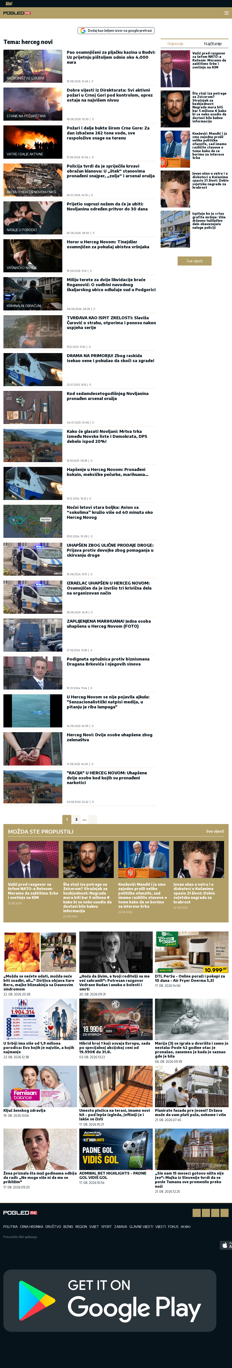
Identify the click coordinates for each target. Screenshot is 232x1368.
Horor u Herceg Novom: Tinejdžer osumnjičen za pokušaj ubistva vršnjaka (108, 244)
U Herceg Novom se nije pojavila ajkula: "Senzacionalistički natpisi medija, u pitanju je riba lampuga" (108, 701)
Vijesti (160, 1226)
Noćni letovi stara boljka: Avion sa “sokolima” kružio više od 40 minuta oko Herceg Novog (110, 512)
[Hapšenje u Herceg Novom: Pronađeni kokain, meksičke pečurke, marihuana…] (32, 483)
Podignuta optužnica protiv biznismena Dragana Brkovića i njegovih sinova (108, 661)
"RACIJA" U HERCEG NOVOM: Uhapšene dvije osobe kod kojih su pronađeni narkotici (107, 777)
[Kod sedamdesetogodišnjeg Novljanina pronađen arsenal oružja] (32, 407)
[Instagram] (206, 1213)
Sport (106, 1226)
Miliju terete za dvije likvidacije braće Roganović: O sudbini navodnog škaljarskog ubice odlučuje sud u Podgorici (111, 284)
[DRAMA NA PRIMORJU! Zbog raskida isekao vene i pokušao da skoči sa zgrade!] (32, 369)
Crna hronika (31, 1226)
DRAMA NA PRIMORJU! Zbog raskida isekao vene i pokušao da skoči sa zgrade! (110, 358)
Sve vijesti (195, 261)
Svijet (94, 1226)
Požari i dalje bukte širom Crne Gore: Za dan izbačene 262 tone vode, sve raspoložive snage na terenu (108, 132)
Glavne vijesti (141, 1226)
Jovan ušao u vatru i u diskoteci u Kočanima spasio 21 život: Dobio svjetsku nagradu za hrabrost (210, 180)
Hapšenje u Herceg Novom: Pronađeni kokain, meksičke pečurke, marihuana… (108, 472)
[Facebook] (197, 1213)
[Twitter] (215, 1213)
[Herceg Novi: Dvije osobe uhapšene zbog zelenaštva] (32, 748)
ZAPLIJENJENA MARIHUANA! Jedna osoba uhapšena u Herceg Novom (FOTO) (109, 623)
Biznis (68, 1226)
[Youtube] (224, 1213)
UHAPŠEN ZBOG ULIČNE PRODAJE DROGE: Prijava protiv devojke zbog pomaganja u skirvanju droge (110, 550)
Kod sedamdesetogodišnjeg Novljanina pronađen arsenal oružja (108, 396)
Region (81, 1226)
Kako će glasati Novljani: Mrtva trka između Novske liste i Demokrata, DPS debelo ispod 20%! (107, 436)
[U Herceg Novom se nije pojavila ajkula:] (32, 710)
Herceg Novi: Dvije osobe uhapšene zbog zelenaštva (109, 737)
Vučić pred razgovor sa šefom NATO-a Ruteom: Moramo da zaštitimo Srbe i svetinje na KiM (209, 60)
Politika (10, 1226)
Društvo (53, 1226)
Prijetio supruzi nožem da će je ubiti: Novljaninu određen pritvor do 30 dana (107, 206)
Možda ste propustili (40, 831)
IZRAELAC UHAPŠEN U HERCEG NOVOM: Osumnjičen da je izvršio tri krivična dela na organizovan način (109, 587)
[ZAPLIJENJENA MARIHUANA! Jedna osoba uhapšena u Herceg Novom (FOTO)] (32, 635)
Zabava (120, 1226)
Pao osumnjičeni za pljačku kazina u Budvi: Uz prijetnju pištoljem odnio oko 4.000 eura (111, 57)
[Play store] (109, 1301)
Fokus (173, 1226)
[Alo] (7, 3)
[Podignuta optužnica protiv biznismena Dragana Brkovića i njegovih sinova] (32, 673)
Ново (186, 1226)
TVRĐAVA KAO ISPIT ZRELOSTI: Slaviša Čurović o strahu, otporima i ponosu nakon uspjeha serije (111, 322)
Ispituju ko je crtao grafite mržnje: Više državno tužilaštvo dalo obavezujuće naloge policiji (209, 220)
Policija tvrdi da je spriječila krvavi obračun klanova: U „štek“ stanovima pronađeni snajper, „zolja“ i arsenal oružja (111, 170)
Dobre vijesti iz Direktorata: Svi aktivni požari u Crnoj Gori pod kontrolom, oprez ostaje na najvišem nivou (110, 94)
